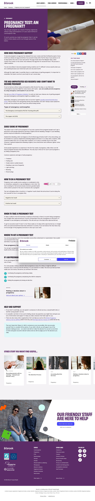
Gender (36, 460)
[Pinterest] (83, 54)
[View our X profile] (80, 455)
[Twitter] (78, 54)
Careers (58, 454)
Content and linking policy (62, 465)
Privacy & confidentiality (62, 462)
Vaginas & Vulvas (38, 469)
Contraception (37, 450)
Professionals (62, 3)
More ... (78, 114)
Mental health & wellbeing (40, 462)
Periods (36, 458)
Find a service (52, 3)
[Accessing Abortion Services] (78, 101)
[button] (7, 369)
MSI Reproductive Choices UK (41, 319)
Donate (80, 3)
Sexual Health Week (61, 458)
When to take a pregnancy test (77, 71)
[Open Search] (87, 3)
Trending (82, 86)
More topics (37, 478)
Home (5, 7)
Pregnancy (10, 7)
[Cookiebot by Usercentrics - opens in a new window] (69, 241)
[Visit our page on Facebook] (80, 451)
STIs (35, 454)
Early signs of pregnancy (76, 67)
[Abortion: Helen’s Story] (78, 109)
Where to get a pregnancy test (77, 73)
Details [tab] (47, 245)
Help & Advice (41, 3)
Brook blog (59, 460)
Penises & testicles (38, 471)
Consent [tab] (28, 245)
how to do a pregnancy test (77, 69)
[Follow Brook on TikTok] (80, 460)
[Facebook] (80, 54)
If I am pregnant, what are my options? (77, 76)
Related (74, 86)
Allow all (66, 259)
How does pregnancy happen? (77, 60)
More (72, 3)
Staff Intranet (59, 469)
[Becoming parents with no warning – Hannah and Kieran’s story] (78, 92)
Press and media (60, 452)
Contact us (58, 450)
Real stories (37, 473)
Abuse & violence (38, 467)
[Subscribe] (90, 3)
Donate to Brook (60, 456)
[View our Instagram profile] (84, 451)
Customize (46, 259)
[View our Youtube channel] (84, 455)
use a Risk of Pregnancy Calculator (18, 94)
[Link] (85, 54)
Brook (8, 3)
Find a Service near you (66, 424)
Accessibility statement (62, 467)
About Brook (59, 478)
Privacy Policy (43, 496)
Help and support (74, 79)
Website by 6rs (51, 496)
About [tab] (66, 245)
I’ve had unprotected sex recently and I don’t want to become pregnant (78, 64)
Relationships (37, 456)
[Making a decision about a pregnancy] (78, 105)
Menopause (37, 465)
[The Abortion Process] (78, 97)
